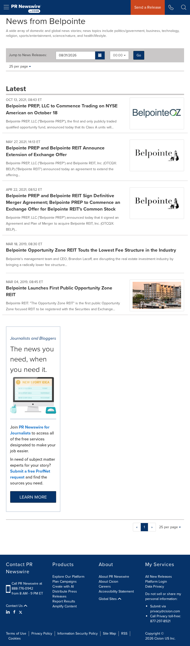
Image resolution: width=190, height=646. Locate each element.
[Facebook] (14, 612)
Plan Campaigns (64, 581)
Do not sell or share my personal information (163, 596)
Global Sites (108, 599)
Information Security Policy (77, 633)
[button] (100, 55)
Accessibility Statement (116, 591)
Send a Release (147, 7)
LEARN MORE (33, 497)
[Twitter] (21, 612)
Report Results (63, 601)
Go (139, 55)
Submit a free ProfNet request (30, 474)
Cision (159, 638)
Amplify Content (64, 606)
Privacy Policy (41, 633)
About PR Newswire (114, 576)
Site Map (109, 633)
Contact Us (15, 605)
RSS (124, 633)
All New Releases (158, 576)
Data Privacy (154, 586)
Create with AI (63, 586)
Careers (105, 586)
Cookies (14, 638)
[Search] (183, 7)
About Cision (108, 581)
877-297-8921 (160, 621)
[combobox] (119, 55)
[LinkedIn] (8, 612)
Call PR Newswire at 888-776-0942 (27, 586)
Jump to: (28, 55)
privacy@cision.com (165, 611)
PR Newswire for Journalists (29, 430)
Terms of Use (16, 633)
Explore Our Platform (68, 576)
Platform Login (156, 581)
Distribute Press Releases (64, 594)
